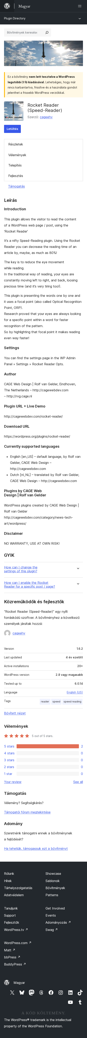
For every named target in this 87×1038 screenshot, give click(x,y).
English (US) (75, 692)
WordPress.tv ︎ (16, 930)
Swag (52, 930)
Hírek (8, 881)
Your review (12, 782)
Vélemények (17, 155)
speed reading (72, 701)
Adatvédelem (14, 895)
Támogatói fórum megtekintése (27, 812)
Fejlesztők (11, 922)
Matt (9, 950)
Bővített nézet (15, 713)
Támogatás (16, 186)
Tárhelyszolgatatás (18, 888)
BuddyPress (15, 964)
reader (45, 701)
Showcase (53, 874)
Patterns (52, 895)
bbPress (12, 957)
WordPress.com (18, 943)
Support (10, 915)
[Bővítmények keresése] (47, 32)
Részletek (15, 144)
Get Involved (55, 908)
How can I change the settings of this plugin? (20, 569)
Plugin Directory (14, 18)
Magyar (19, 983)
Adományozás (58, 922)
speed (56, 701)
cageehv (46, 117)
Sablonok (53, 881)
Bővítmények (55, 888)
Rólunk (9, 874)
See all (78, 782)
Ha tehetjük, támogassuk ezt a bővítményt (36, 848)
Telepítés (15, 165)
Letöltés (12, 129)
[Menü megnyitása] (80, 6)
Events (51, 915)
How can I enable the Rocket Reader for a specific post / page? (29, 584)
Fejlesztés (15, 176)
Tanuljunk (11, 908)
